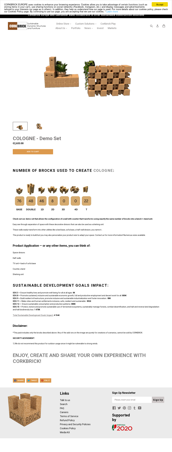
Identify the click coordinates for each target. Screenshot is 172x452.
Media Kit (65, 432)
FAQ (62, 408)
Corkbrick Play (108, 23)
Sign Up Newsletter (124, 392)
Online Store (64, 23)
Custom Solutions (86, 23)
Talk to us (65, 400)
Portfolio (75, 28)
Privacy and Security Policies (75, 424)
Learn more (112, 11)
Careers (64, 412)
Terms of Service (69, 416)
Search (63, 404)
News (90, 28)
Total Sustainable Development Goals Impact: (33, 315)
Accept (159, 4)
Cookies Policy (68, 428)
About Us (62, 28)
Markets (112, 28)
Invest (100, 28)
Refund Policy (67, 420)
